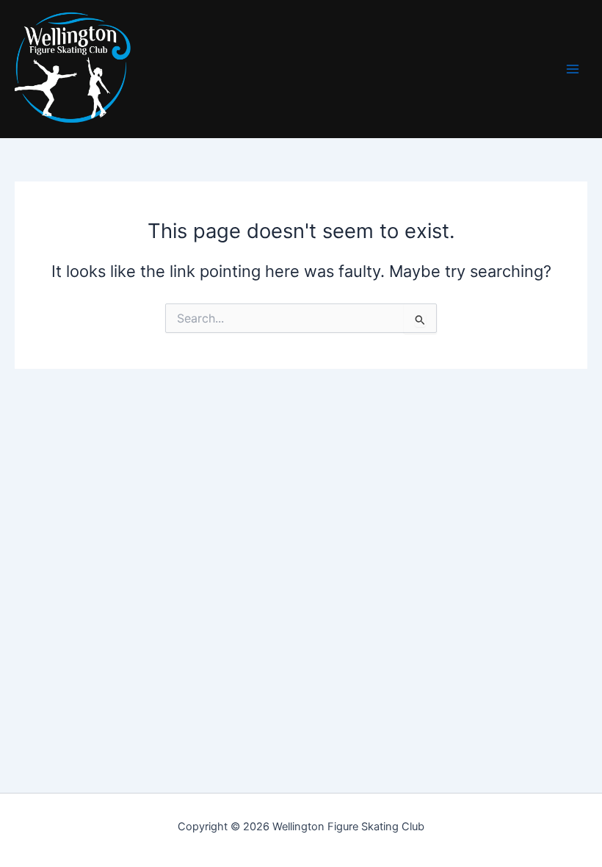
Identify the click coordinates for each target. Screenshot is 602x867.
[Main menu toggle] (572, 69)
